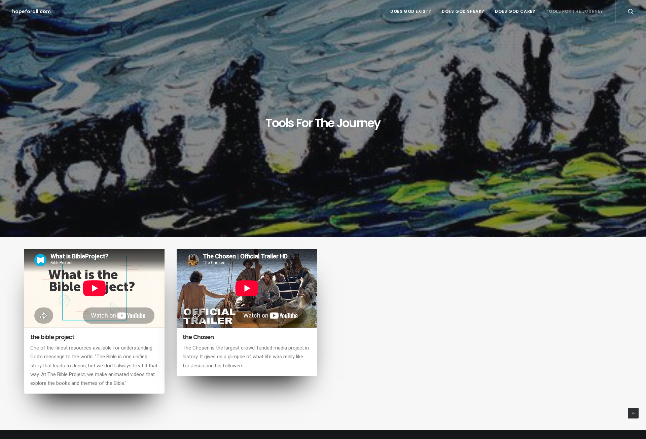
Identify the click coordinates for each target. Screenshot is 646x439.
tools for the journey (574, 11)
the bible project (52, 337)
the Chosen (198, 337)
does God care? (515, 11)
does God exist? (410, 11)
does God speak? (463, 11)
